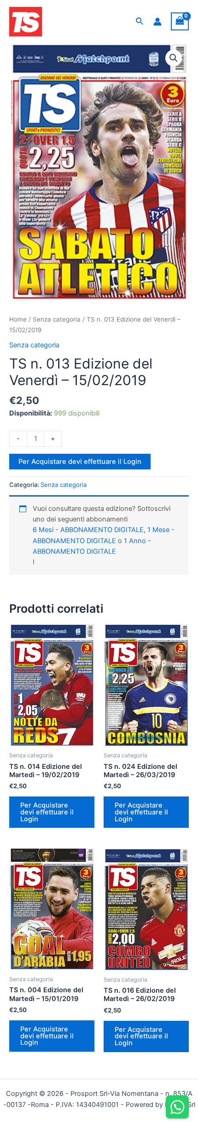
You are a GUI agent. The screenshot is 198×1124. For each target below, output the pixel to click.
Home (18, 319)
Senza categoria (57, 319)
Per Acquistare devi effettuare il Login (79, 461)
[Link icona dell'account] (157, 22)
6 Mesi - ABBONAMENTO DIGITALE (88, 530)
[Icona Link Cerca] (140, 21)
